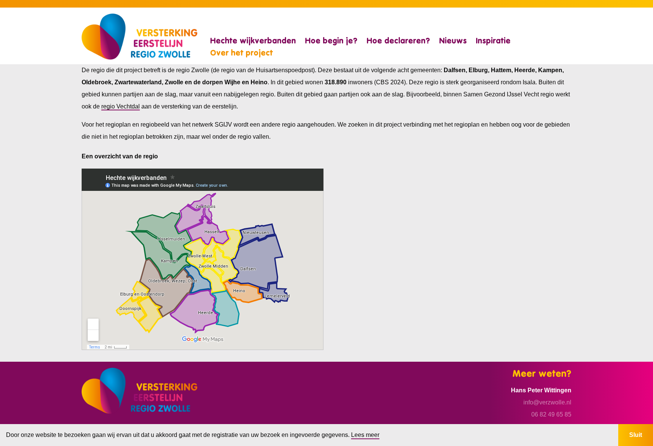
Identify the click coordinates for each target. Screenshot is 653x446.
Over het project (241, 54)
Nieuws (453, 41)
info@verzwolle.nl (547, 402)
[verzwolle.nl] (139, 36)
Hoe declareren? (398, 41)
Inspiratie (493, 41)
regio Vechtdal (120, 106)
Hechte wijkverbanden (253, 41)
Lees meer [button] (365, 435)
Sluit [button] (635, 435)
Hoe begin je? (331, 41)
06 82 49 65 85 (551, 414)
